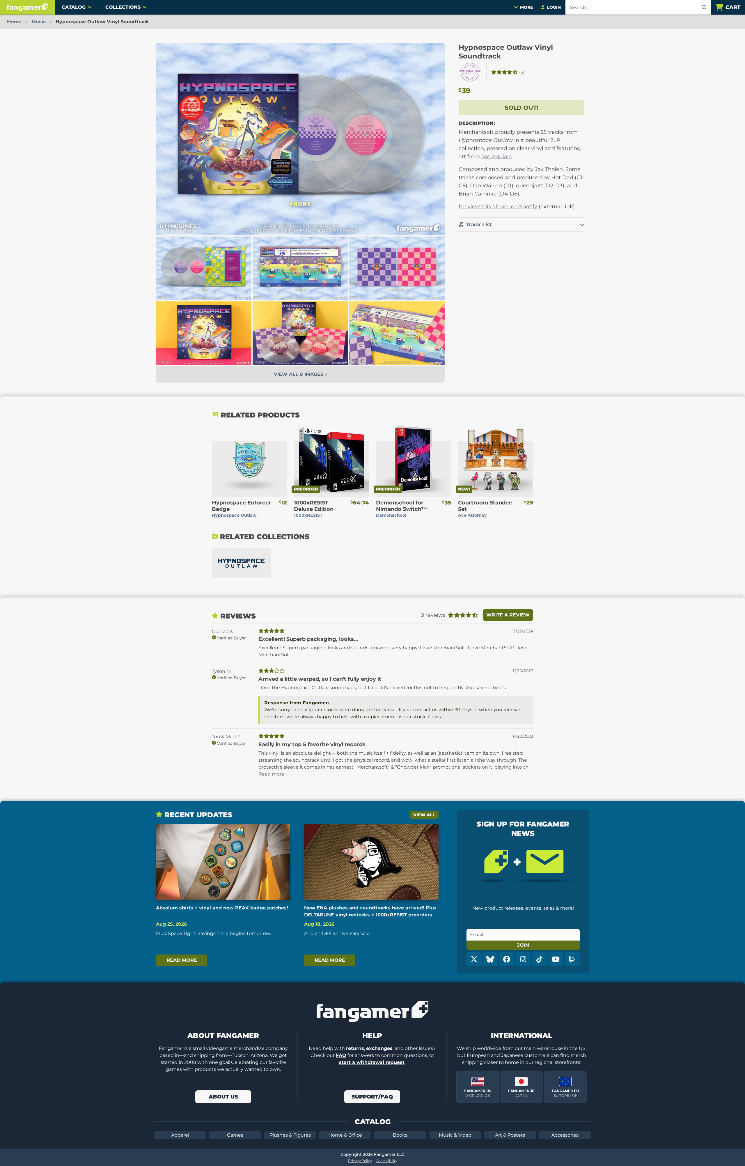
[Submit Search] (704, 7)
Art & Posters (510, 1135)
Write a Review (508, 615)
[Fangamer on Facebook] (506, 959)
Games (235, 1135)
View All (424, 814)
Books (400, 1135)
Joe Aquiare (496, 156)
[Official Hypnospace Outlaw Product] (470, 72)
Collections (123, 7)
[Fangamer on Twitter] (474, 959)
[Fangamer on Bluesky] (490, 959)
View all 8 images (299, 374)
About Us (223, 1097)
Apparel (180, 1135)
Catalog (74, 7)
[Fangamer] (27, 7)
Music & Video (455, 1135)
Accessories (565, 1135)
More (526, 7)
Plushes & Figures (290, 1135)
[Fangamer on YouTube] (555, 959)
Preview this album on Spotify (498, 206)
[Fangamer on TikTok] (539, 959)
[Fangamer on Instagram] (523, 959)
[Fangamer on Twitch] (572, 959)
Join (523, 945)
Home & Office (345, 1135)
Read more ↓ (273, 774)
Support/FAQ (372, 1097)
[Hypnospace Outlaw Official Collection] (241, 563)
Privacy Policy (360, 1160)
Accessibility (386, 1160)
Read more (181, 960)
